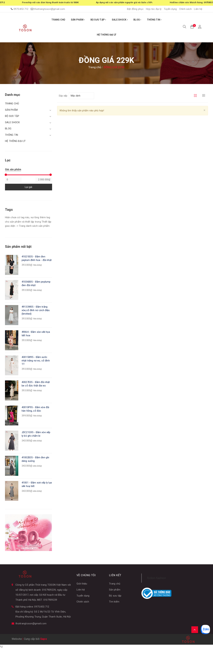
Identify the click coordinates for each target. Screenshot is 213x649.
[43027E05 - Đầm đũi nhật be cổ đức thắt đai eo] (11, 390)
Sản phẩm (114, 589)
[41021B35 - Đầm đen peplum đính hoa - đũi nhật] (11, 264)
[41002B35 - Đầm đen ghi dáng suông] (11, 465)
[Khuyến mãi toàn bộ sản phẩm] (28, 532)
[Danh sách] (204, 95)
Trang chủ (114, 583)
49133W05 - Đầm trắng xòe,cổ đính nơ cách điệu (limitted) (36, 310)
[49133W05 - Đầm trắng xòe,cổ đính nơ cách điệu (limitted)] (11, 314)
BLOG (136, 19)
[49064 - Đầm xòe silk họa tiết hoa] (11, 340)
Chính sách (185, 9)
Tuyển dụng (170, 9)
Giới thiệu (82, 583)
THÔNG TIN (154, 19)
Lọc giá (28, 187)
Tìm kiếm (114, 601)
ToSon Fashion (156, 578)
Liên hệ (198, 9)
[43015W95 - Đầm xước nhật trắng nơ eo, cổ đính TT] (11, 365)
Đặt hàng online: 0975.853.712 (32, 606)
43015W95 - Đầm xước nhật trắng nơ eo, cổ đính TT (36, 361)
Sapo (43, 638)
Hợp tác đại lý (154, 9)
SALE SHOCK (119, 19)
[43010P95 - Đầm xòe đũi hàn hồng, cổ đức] (11, 415)
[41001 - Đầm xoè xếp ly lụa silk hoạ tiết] (11, 490)
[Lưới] (196, 95)
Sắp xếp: (63, 95)
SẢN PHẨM (77, 19)
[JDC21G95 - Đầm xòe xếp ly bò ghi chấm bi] (11, 440)
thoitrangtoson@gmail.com (49, 9)
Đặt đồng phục (135, 9)
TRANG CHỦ (58, 19)
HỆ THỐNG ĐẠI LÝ (106, 34)
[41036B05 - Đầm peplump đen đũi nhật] (11, 289)
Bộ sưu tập (115, 595)
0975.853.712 (21, 9)
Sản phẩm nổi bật (18, 247)
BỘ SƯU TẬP (98, 19)
